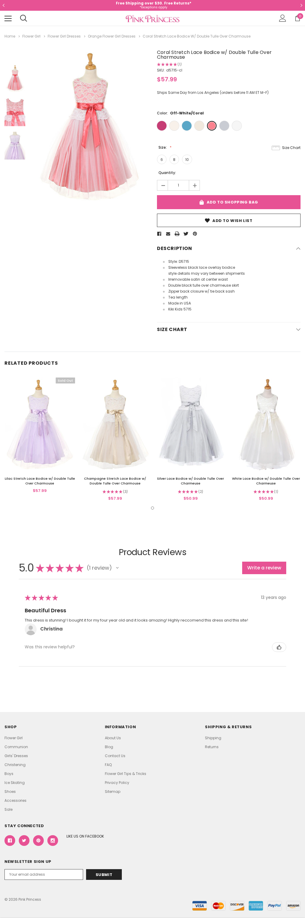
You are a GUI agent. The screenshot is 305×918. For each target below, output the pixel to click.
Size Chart (291, 147)
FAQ (108, 764)
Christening (15, 764)
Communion (16, 746)
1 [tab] (152, 508)
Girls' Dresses (16, 755)
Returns (212, 746)
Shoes (10, 791)
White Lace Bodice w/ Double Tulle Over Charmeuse (266, 481)
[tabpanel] (39, 436)
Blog (109, 746)
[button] (117, 567)
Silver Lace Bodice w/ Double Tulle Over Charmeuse (190, 481)
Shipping (213, 737)
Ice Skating (14, 782)
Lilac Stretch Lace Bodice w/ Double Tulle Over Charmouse (40, 481)
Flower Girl (13, 737)
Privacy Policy (117, 782)
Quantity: (167, 172)
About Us (113, 737)
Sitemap (112, 791)
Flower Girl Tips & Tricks (125, 773)
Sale (8, 809)
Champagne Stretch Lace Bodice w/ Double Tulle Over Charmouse (115, 481)
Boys (8, 773)
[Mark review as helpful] (279, 647)
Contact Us (115, 755)
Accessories (15, 800)
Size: (163, 147)
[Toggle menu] (8, 18)
